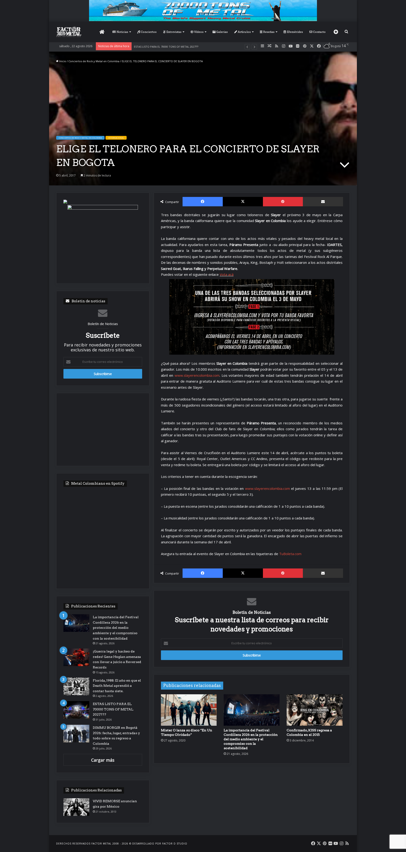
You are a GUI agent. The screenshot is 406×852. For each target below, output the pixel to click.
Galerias (221, 32)
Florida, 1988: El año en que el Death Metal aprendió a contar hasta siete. (117, 686)
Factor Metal (101, 843)
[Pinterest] (283, 201)
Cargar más (102, 760)
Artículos (244, 32)
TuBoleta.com (290, 553)
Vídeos (198, 32)
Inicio (62, 61)
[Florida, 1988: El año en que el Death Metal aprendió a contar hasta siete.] (76, 686)
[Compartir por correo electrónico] (323, 201)
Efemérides (294, 32)
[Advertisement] (102, 429)
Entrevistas (173, 32)
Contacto (319, 32)
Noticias (122, 32)
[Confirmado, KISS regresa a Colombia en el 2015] (315, 710)
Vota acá (227, 274)
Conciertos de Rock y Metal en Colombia (93, 61)
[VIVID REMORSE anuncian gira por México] (76, 807)
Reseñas (268, 32)
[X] (243, 201)
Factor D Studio (174, 843)
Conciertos (148, 32)
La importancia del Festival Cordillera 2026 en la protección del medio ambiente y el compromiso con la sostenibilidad (251, 739)
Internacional (116, 137)
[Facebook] (203, 201)
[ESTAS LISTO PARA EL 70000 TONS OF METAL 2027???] (76, 710)
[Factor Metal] (69, 32)
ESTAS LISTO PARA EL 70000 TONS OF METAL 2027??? (166, 46)
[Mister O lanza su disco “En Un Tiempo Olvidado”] (189, 710)
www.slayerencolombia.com (197, 375)
